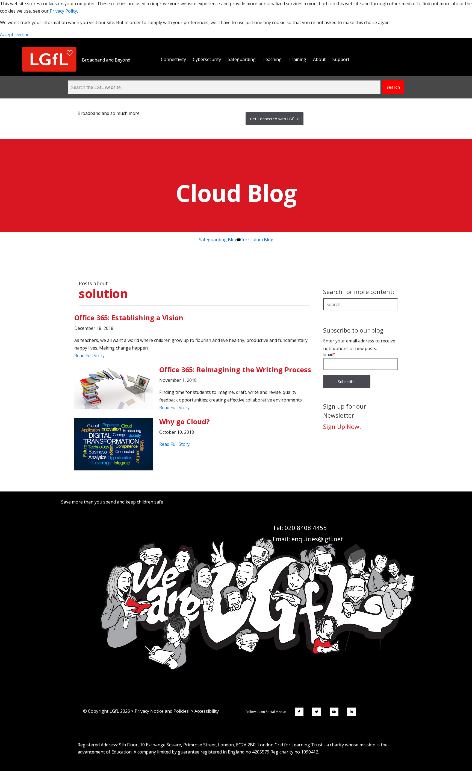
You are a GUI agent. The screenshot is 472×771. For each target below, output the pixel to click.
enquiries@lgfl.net (317, 539)
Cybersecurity (207, 59)
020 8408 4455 (306, 527)
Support (340, 59)
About (319, 59)
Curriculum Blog (256, 240)
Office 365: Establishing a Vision (128, 317)
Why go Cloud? (184, 421)
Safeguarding (242, 59)
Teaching (272, 59)
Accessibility (206, 711)
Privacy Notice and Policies (162, 711)
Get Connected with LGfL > (274, 118)
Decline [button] (22, 34)
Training (297, 59)
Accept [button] (7, 34)
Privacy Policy (63, 11)
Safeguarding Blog (218, 240)
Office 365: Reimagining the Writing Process (235, 369)
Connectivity (173, 59)
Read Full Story (89, 356)
